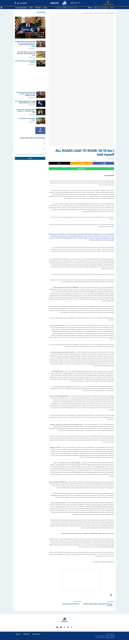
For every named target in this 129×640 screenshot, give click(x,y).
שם (44, 143)
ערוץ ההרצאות (108, 3)
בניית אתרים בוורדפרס (101, 637)
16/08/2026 (31, 64)
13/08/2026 (31, 105)
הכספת (38, 8)
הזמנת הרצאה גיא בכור (21, 7)
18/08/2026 (31, 57)
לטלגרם (45, 7)
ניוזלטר (31, 7)
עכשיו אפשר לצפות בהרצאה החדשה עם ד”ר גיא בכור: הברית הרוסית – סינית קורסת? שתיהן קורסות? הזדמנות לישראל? (25, 44)
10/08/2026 (31, 122)
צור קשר (90, 7)
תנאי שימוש (26, 634)
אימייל (44, 148)
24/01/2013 (111, 158)
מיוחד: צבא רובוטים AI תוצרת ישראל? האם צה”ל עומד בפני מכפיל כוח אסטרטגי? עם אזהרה (25, 94)
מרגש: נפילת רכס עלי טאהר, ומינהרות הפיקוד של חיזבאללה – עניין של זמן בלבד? (25, 111)
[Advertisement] (30, 79)
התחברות (23, 3)
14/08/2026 (31, 97)
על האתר (18, 634)
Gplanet (113, 635)
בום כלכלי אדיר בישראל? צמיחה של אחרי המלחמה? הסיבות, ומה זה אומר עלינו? (26, 53)
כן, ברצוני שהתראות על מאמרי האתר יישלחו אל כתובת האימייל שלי (30, 154)
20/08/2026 (31, 48)
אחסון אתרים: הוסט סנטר (110, 637)
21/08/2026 (40, 37)
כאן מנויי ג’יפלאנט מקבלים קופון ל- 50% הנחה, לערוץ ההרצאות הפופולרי (25, 102)
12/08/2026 (31, 115)
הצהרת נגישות (36, 634)
